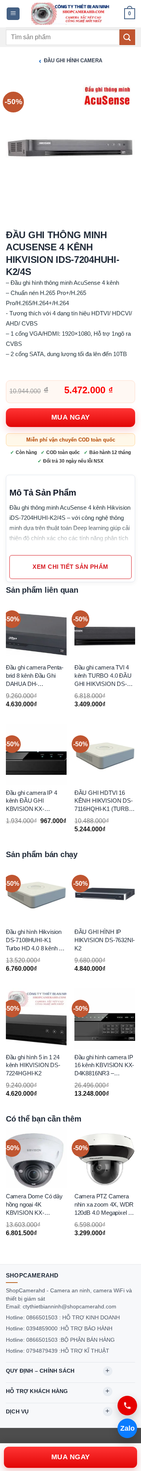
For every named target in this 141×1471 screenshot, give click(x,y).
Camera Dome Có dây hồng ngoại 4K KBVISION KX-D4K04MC (34, 1205)
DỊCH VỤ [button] (17, 1411)
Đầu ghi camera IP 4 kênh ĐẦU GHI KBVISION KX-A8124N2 (31, 801)
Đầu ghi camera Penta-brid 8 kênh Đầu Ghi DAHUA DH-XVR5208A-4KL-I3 (34, 676)
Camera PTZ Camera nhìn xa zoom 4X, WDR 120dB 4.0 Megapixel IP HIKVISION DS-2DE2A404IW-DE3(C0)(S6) (104, 1205)
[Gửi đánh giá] (127, 37)
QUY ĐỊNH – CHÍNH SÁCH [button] (40, 1371)
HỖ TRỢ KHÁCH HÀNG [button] (37, 1391)
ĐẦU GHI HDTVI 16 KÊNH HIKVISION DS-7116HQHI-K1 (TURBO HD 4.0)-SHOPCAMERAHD (104, 801)
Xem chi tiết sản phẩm (70, 567)
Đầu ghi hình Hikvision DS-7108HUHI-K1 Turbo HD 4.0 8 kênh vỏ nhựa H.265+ (35, 941)
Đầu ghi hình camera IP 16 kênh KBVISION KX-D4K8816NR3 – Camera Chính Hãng (104, 1066)
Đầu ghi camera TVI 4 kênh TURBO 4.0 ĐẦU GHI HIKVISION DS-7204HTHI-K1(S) (103, 676)
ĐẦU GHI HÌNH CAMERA (73, 60)
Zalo (127, 1428)
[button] (13, 13)
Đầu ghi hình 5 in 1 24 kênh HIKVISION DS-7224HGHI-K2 (33, 1065)
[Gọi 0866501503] (127, 1405)
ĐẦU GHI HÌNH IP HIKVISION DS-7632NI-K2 (104, 940)
